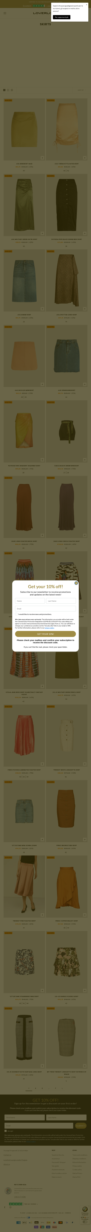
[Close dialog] (76, 583)
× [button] (86, 4)
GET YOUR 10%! (45, 634)
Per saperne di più (61, 17)
